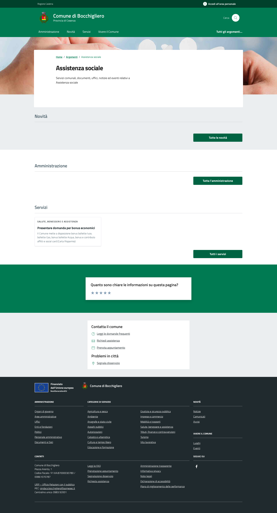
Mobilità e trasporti (150, 422)
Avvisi (196, 422)
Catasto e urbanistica (99, 437)
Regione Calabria (45, 3)
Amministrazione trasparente (156, 466)
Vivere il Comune (108, 31)
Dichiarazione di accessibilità (155, 481)
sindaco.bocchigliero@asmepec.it (57, 488)
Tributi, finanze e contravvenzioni (157, 432)
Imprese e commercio (151, 416)
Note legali (146, 476)
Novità (71, 31)
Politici (38, 432)
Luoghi (196, 443)
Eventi (196, 448)
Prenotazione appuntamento (103, 471)
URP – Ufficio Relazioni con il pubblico (55, 484)
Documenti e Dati (44, 442)
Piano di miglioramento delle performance (162, 486)
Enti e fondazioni (43, 427)
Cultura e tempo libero (99, 442)
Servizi (87, 31)
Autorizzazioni (95, 432)
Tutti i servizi (218, 254)
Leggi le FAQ (94, 466)
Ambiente (93, 416)
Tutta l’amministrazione (218, 181)
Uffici (37, 422)
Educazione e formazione (101, 447)
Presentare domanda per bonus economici (66, 228)
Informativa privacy (150, 471)
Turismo (144, 437)
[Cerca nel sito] (235, 18)
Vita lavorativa (148, 442)
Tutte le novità (218, 137)
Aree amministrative (45, 416)
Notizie (197, 411)
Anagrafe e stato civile (99, 422)
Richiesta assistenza (98, 481)
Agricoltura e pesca (98, 411)
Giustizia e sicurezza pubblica (155, 411)
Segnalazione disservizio (100, 476)
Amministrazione (48, 31)
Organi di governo (44, 411)
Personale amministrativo (48, 437)
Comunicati (199, 416)
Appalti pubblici (96, 427)
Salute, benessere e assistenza (57, 221)
